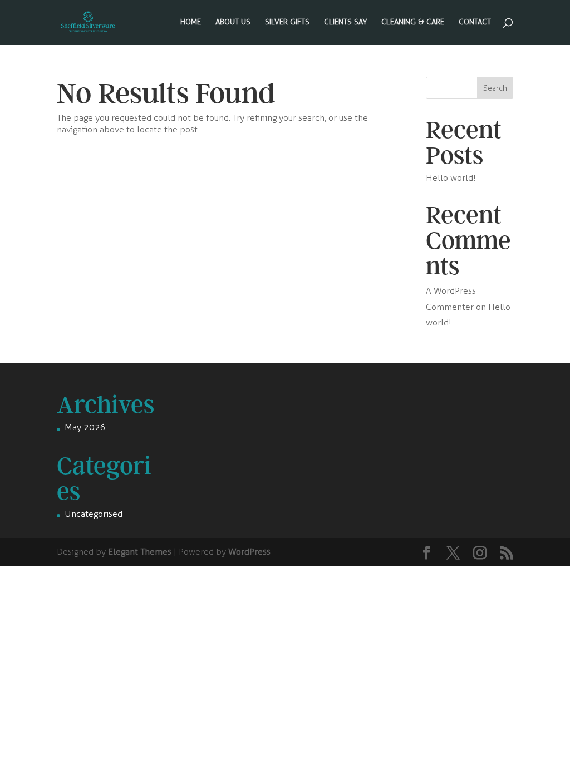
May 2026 (85, 427)
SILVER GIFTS (287, 22)
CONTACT (475, 22)
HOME (190, 22)
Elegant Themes (139, 551)
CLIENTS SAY (345, 22)
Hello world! (451, 177)
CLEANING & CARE (412, 22)
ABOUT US (232, 22)
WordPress (249, 551)
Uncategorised (93, 514)
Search (495, 88)
